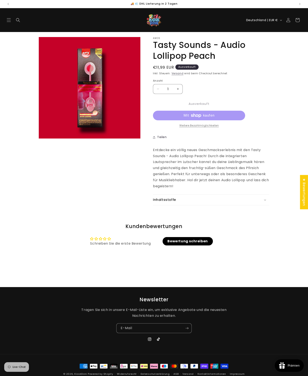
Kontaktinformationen (212, 373)
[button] (8, 20)
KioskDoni (81, 374)
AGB (176, 373)
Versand (178, 73)
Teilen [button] (162, 137)
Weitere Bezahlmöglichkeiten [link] (199, 125)
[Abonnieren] (187, 328)
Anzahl (158, 81)
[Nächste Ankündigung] (299, 4)
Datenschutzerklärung (155, 373)
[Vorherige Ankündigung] (8, 4)
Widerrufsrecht (127, 373)
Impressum (237, 373)
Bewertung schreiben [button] (187, 241)
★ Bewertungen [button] (304, 192)
